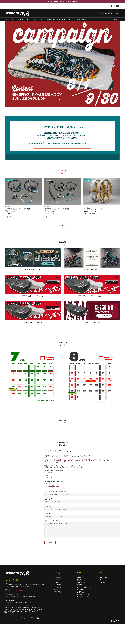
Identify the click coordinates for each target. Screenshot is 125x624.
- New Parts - (62, 172)
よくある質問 (31, 585)
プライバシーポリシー (84, 597)
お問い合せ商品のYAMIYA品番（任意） (56, 492)
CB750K (56, 580)
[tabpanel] (62, 64)
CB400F (56, 582)
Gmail (48, 483)
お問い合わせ (81, 582)
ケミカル (57, 589)
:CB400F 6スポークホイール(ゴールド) (16, 209)
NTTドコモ (50, 473)
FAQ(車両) (80, 577)
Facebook (103, 582)
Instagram (103, 577)
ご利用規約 (80, 592)
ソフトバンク (50, 478)
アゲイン (7, 207)
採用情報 (79, 585)
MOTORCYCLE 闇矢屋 (17, 13)
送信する (51, 542)
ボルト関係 (57, 585)
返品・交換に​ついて (83, 589)
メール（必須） (48, 506)
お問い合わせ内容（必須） (51, 521)
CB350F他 (57, 592)
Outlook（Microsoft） (52, 486)
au (47, 475)
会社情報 (79, 580)
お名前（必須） (48, 499)
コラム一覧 (57, 577)
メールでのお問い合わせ (15, 590)
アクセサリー (58, 587)
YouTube (103, 580)
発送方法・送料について (84, 587)
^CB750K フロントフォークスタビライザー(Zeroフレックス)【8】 (62, 209)
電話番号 (47, 513)
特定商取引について (83, 594)
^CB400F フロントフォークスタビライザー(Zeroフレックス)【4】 (101, 209)
